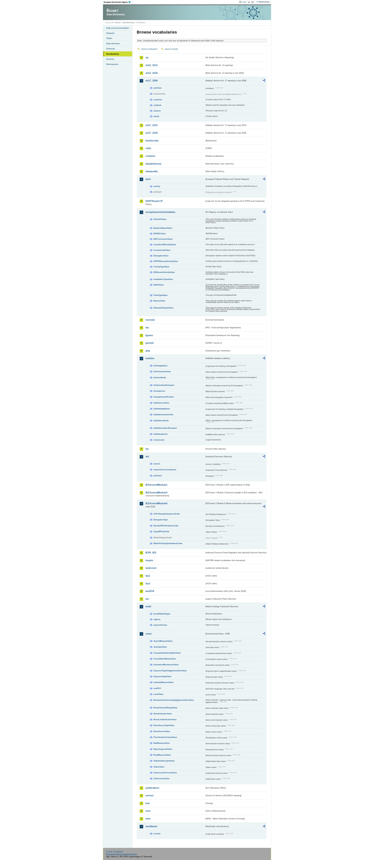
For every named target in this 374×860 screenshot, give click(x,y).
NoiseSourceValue (162, 731)
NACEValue (159, 285)
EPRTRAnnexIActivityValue (166, 261)
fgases (149, 335)
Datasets (110, 33)
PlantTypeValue (160, 295)
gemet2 (150, 343)
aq (147, 57)
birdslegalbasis (160, 366)
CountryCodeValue (162, 250)
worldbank (151, 826)
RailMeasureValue (162, 743)
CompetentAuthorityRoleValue (167, 653)
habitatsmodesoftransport (165, 428)
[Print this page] (249, 2)
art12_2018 (152, 73)
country (157, 833)
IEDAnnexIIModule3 (156, 492)
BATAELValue (160, 233)
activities (158, 88)
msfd (148, 606)
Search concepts (171, 49)
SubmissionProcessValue (165, 773)
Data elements (113, 43)
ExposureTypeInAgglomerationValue (170, 671)
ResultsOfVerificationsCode (166, 526)
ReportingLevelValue (163, 749)
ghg (148, 350)
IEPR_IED (151, 552)
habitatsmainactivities (163, 414)
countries (158, 100)
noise (149, 633)
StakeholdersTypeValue (164, 761)
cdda (148, 148)
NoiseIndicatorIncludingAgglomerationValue (174, 700)
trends (156, 116)
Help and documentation (117, 28)
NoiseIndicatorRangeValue (165, 708)
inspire (149, 560)
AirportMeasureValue (163, 641)
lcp (147, 599)
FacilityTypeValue (161, 267)
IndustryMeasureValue (164, 682)
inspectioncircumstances (165, 470)
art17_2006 (152, 80)
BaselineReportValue (163, 228)
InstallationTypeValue (163, 279)
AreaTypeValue (160, 647)
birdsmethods (160, 377)
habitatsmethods (161, 420)
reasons (157, 111)
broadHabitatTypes (162, 614)
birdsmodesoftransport (164, 385)
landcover (151, 568)
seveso (150, 795)
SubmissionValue (161, 778)
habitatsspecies (161, 434)
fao (147, 327)
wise (148, 818)
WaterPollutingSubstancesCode (168, 543)
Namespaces (112, 64)
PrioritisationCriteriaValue (165, 737)
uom (148, 811)
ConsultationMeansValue (165, 659)
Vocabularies (112, 54)
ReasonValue (159, 301)
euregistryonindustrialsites (160, 212)
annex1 (157, 464)
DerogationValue (161, 256)
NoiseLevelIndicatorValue (165, 719)
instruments (159, 440)
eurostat (150, 320)
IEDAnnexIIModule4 (156, 503)
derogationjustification (164, 397)
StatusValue (159, 767)
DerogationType (161, 520)
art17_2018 (152, 133)
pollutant (158, 476)
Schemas (110, 48)
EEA (118, 2)
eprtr (148, 179)
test (148, 803)
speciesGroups (160, 625)
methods (157, 105)
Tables (109, 38)
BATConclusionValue (163, 239)
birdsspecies (159, 391)
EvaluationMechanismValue (166, 665)
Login (244, 2)
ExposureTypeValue (162, 676)
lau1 (148, 576)
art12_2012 (152, 65)
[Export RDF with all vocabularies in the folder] (264, 81)
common (150, 156)
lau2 (148, 583)
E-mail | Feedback (114, 851)
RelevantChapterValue (163, 308)
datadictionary (153, 164)
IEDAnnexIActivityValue (164, 272)
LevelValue (158, 694)
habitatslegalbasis (162, 409)
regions (157, 619)
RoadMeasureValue (162, 755)
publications (152, 788)
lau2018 (150, 591)
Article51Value (160, 219)
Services (110, 59)
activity (157, 186)
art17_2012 (152, 125)
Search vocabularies (149, 49)
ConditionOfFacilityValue (165, 244)
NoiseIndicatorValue (163, 714)
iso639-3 (157, 688)
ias (147, 449)
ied (147, 456)
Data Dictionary (128, 22)
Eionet (117, 22)
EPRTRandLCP (154, 201)
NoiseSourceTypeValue (164, 725)
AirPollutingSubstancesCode (167, 514)
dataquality (152, 171)
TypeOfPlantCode (161, 531)
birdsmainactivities (162, 371)
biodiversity (152, 140)
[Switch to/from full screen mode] (253, 2)
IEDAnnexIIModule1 (156, 485)
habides (150, 358)
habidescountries (161, 403)
